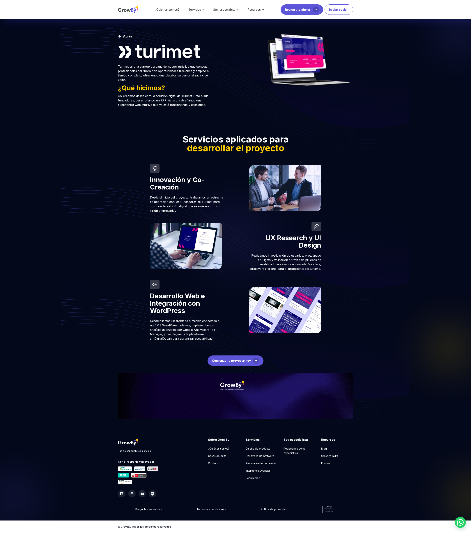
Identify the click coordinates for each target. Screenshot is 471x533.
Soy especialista (224, 9)
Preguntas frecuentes (148, 509)
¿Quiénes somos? (167, 9)
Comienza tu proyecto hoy (231, 360)
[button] (460, 522)
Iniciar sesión (338, 9)
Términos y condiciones (211, 509)
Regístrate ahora (297, 9)
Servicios (194, 9)
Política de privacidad (274, 509)
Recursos (254, 9)
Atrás (127, 36)
